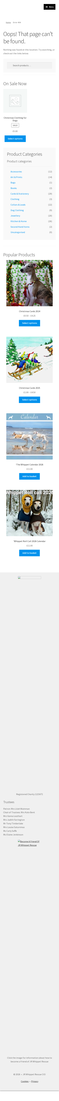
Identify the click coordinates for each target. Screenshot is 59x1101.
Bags (13, 182)
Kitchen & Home (19, 221)
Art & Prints (16, 177)
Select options (15, 138)
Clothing (15, 199)
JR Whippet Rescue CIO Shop (18, 9)
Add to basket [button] (29, 476)
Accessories (16, 171)
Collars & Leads (18, 204)
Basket (45, 1094)
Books (14, 188)
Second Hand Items (20, 226)
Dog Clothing (17, 210)
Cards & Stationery (20, 193)
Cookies (25, 1081)
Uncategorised (18, 232)
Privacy (34, 1081)
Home (8, 22)
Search (29, 1096)
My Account (10, 1096)
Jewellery (15, 215)
